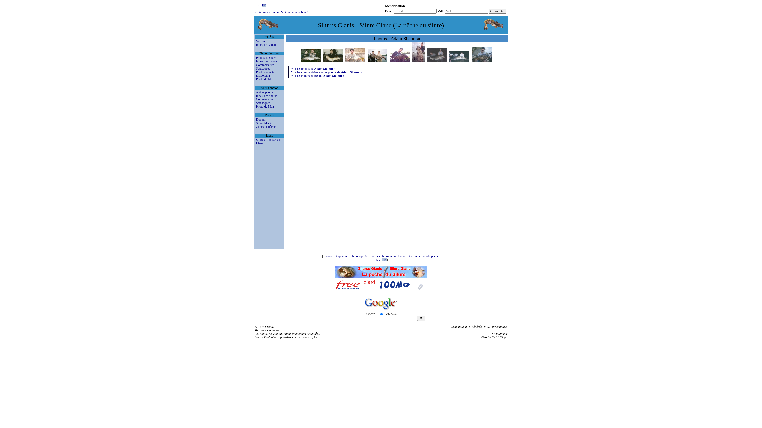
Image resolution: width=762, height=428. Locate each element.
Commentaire (264, 99)
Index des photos (266, 61)
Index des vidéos (266, 44)
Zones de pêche (266, 126)
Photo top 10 (358, 256)
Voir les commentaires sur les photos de (326, 72)
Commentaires (265, 65)
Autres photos (264, 92)
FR (264, 5)
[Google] (381, 310)
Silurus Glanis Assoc (269, 139)
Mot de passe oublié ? (294, 12)
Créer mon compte (267, 12)
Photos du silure (266, 57)
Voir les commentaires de (317, 75)
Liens (259, 143)
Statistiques (263, 68)
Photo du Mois (265, 79)
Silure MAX (264, 123)
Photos (328, 256)
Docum (260, 119)
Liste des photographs (383, 256)
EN (258, 5)
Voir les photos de (313, 68)
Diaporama (263, 75)
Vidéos (260, 41)
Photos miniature (266, 72)
